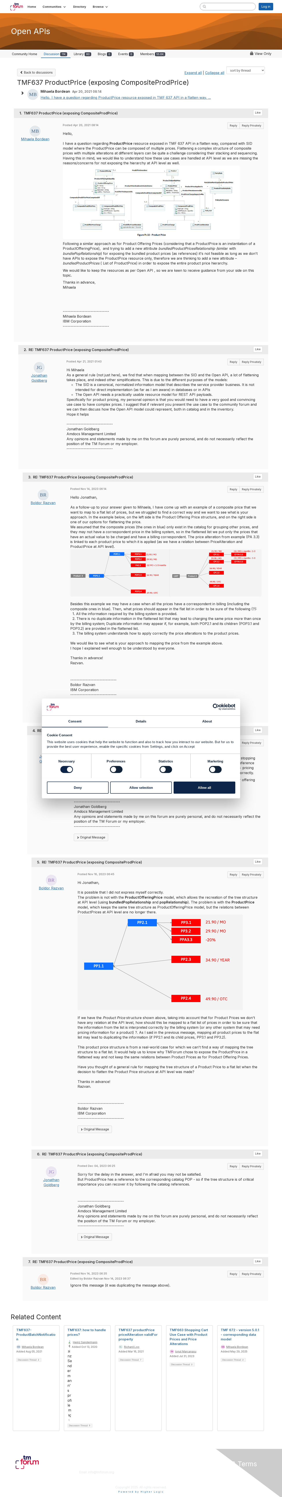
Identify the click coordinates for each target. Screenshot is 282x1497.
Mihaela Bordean (35, 139)
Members (152, 54)
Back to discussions (38, 72)
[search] (204, 6)
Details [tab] (141, 721)
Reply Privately (251, 125)
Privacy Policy (216, 1481)
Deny (78, 787)
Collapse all (214, 73)
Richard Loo (131, 1347)
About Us (213, 1472)
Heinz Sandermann (85, 1342)
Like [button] (258, 112)
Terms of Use (216, 1476)
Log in (266, 6)
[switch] (116, 769)
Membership (152, 1472)
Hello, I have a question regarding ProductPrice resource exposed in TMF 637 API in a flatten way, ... (126, 97)
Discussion (55, 54)
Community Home (24, 54)
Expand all (193, 73)
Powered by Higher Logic (141, 1491)
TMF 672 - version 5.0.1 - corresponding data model (240, 1334)
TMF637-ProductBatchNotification (36, 1334)
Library (82, 54)
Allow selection (141, 787)
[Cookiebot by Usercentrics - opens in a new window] (216, 707)
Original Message (92, 837)
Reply (233, 125)
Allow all (204, 787)
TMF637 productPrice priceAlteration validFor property (138, 1334)
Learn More (151, 1476)
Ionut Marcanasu (185, 1351)
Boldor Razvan (43, 503)
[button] (54, 6)
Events (125, 54)
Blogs (104, 54)
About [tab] (207, 721)
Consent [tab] (75, 721)
